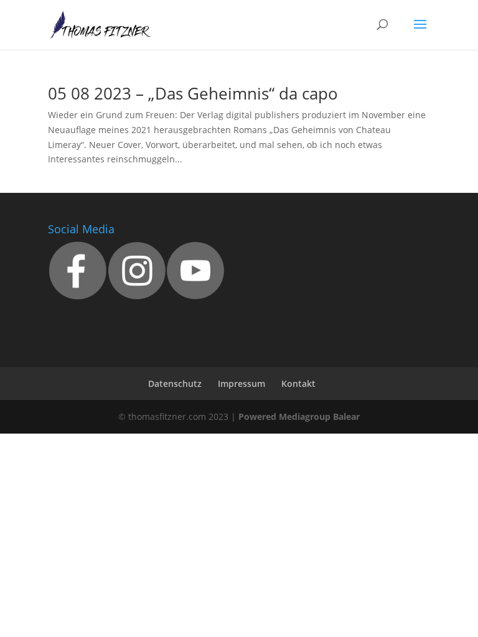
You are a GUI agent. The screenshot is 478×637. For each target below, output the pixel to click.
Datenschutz (175, 383)
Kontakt (298, 383)
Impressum (241, 383)
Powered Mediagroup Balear (299, 416)
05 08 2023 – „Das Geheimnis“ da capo (193, 93)
